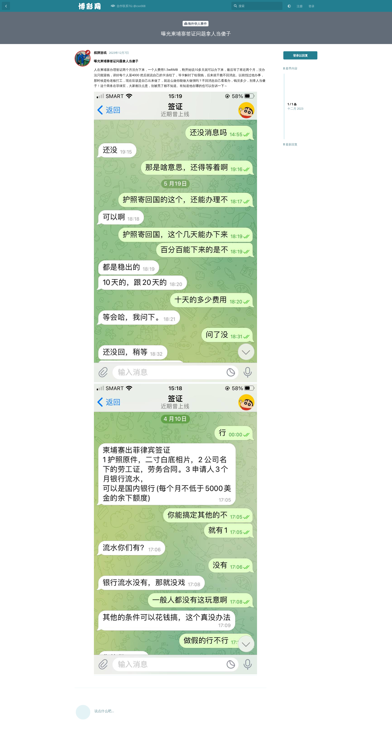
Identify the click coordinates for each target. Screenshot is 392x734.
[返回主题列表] (6, 6)
